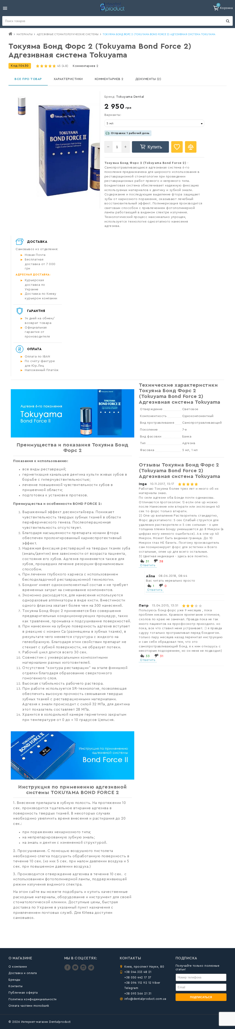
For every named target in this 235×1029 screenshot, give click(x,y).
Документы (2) (148, 79)
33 (148, 656)
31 (147, 561)
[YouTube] (76, 969)
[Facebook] (68, 969)
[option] (22, 105)
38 (161, 561)
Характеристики (68, 79)
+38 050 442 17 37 (137, 977)
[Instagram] (84, 969)
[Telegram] (91, 969)
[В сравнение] (190, 147)
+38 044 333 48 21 (137, 971)
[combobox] (154, 123)
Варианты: (112, 115)
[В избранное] (177, 147)
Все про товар (28, 79)
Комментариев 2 (85, 65)
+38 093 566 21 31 (137, 993)
